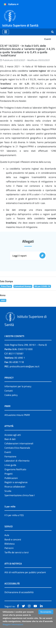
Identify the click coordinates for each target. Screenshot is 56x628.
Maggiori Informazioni (13, 624)
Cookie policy (11, 395)
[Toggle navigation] (5, 32)
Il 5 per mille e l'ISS (14, 515)
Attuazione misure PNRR (17, 415)
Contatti (8, 390)
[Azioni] (5, 4)
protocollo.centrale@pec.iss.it (24, 366)
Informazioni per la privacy (17, 386)
